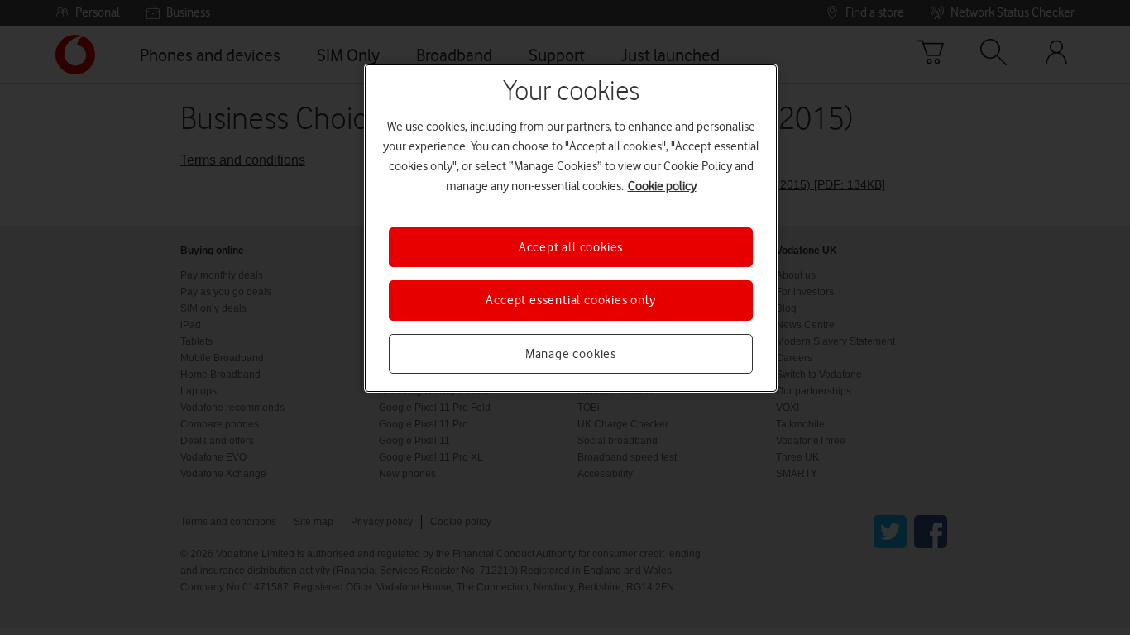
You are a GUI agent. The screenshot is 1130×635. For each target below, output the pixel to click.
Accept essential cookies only (570, 300)
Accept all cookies (571, 247)
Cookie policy (662, 186)
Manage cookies (570, 353)
